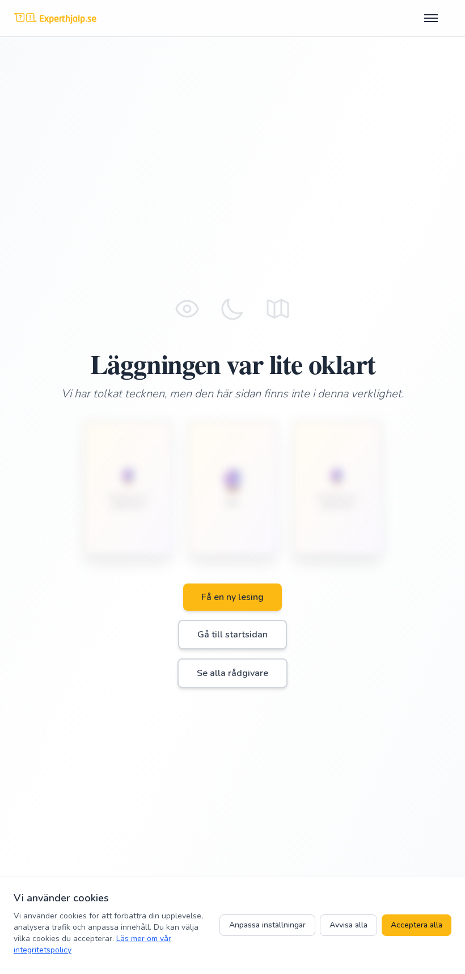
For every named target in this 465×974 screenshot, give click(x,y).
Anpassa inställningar (267, 925)
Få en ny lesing (232, 597)
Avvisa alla (348, 925)
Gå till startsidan (232, 634)
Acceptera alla (416, 925)
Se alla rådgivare (232, 673)
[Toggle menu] (437, 18)
